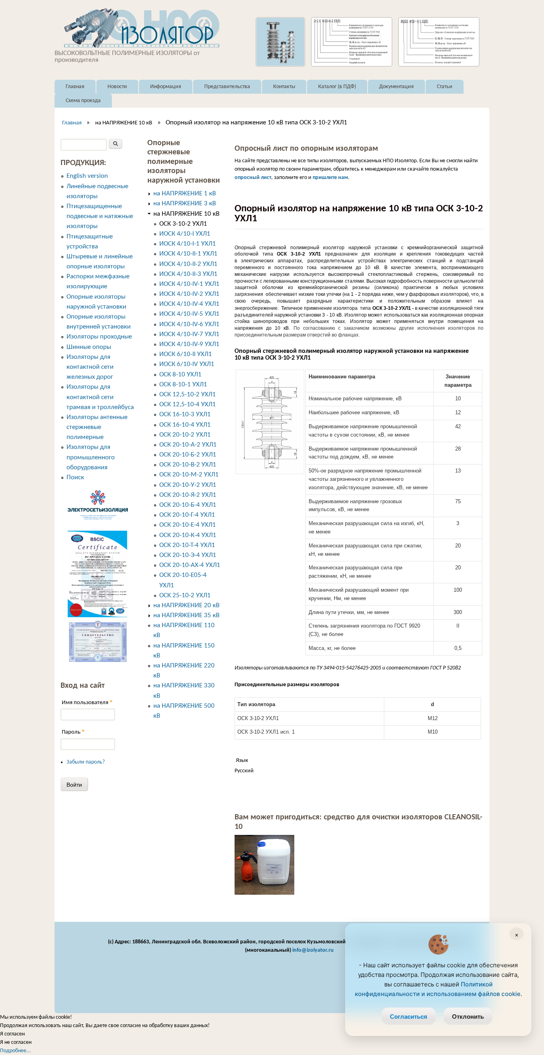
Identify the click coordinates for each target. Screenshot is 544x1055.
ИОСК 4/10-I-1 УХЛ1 (187, 243)
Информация (165, 87)
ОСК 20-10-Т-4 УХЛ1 (187, 545)
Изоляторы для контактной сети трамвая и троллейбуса (100, 397)
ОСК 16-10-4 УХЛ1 (185, 424)
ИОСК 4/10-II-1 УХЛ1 (188, 253)
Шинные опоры (89, 347)
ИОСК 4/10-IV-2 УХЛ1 (189, 294)
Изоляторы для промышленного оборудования (91, 457)
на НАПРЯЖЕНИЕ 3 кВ (184, 203)
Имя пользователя (87, 702)
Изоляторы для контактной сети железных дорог (90, 367)
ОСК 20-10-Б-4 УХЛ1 (187, 505)
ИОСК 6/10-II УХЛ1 (185, 354)
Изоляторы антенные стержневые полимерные (97, 427)
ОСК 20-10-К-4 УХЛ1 (187, 535)
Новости (117, 87)
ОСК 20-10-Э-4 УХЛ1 (187, 555)
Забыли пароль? (86, 762)
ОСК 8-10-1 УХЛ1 (183, 384)
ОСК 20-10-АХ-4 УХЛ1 (189, 565)
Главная (75, 87)
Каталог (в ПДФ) (337, 87)
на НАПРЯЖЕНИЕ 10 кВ (123, 123)
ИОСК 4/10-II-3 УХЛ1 (188, 274)
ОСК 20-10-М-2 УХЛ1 (189, 474)
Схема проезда (83, 101)
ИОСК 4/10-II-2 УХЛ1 (188, 264)
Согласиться (408, 1016)
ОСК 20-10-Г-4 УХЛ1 (187, 515)
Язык (242, 761)
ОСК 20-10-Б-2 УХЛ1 (187, 454)
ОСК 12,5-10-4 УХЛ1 (187, 404)
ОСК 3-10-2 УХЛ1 (183, 223)
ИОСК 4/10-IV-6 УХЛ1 (189, 324)
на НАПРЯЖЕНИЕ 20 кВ (186, 605)
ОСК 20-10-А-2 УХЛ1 (188, 444)
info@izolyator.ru (313, 950)
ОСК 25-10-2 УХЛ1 (185, 595)
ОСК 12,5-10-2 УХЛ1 (187, 394)
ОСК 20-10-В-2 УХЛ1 (187, 464)
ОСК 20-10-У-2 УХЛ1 (187, 485)
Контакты (284, 87)
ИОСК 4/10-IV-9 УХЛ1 (189, 344)
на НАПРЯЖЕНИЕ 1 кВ (184, 193)
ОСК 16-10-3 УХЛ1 (185, 414)
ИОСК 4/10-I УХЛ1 (184, 233)
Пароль (73, 731)
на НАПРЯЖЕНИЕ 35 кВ (186, 615)
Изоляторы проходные (99, 336)
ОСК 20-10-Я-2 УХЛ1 (187, 495)
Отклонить (468, 1016)
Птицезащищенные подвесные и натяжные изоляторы (100, 216)
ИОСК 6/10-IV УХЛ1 (186, 364)
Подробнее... (15, 1051)
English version (87, 176)
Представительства (227, 87)
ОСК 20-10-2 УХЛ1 (185, 434)
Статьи (444, 87)
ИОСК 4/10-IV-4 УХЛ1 (189, 304)
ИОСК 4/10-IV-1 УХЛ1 (189, 284)
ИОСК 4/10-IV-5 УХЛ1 (189, 314)
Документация (396, 87)
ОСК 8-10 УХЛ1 (180, 374)
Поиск (75, 477)
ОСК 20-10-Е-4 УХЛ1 (187, 525)
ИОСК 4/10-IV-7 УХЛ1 (189, 334)
